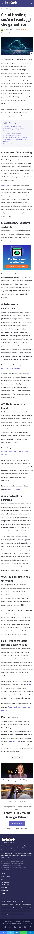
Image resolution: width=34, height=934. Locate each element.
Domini (4, 879)
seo (3, 911)
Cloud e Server (6, 877)
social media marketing (20, 911)
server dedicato (9, 911)
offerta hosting (15, 907)
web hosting (5, 914)
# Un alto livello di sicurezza (13, 135)
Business (4, 874)
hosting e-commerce (26, 904)
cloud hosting (17, 758)
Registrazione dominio (26, 907)
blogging (9, 901)
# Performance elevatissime (13, 131)
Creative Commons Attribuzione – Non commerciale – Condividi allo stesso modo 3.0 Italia (16, 855)
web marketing (13, 914)
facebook (12, 904)
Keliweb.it (25, 848)
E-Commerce (5, 882)
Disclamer (4, 850)
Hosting (9, 9)
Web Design (5, 896)
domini (14, 901)
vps (28, 911)
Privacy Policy (11, 850)
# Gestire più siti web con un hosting (16, 137)
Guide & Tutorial (6, 885)
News (3, 893)
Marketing (5, 890)
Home (4, 9)
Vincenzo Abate (8, 30)
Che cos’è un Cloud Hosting (13, 126)
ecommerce (5, 904)
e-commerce (21, 901)
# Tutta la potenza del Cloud (13, 133)
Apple (3, 901)
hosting (18, 904)
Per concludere (9, 144)
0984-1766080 (17, 823)
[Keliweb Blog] (11, 3)
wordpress (21, 914)
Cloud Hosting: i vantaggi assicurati (15, 129)
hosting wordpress (6, 907)
